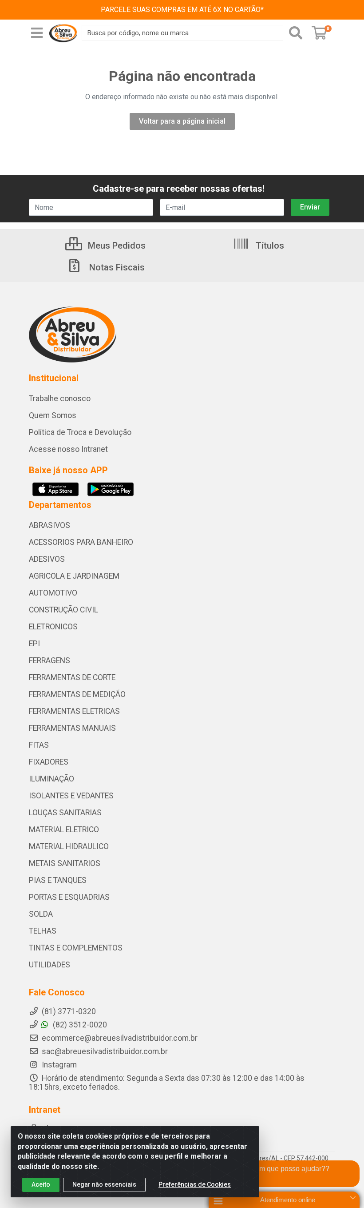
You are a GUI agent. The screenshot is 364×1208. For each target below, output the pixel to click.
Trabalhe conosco (60, 398)
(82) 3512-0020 (79, 1024)
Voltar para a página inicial (182, 121)
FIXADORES (48, 761)
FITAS (39, 745)
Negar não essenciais (104, 1184)
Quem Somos (52, 415)
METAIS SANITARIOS (64, 863)
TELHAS (42, 930)
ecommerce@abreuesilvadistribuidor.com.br (120, 1038)
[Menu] (37, 33)
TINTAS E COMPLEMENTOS (76, 947)
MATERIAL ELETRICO (64, 829)
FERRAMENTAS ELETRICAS (74, 711)
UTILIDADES (49, 964)
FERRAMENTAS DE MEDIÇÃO (77, 694)
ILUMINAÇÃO (51, 778)
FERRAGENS (49, 660)
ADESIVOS (47, 559)
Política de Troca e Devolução (80, 432)
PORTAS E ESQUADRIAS (69, 897)
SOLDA (41, 914)
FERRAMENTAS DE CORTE (72, 677)
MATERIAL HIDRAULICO (69, 846)
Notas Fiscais (116, 267)
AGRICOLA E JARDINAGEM (74, 576)
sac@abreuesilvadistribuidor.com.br (105, 1051)
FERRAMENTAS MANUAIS (72, 728)
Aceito (41, 1184)
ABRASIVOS (49, 525)
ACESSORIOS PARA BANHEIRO (81, 542)
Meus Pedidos (116, 245)
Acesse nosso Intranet (68, 449)
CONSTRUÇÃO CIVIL (63, 609)
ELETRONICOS (53, 626)
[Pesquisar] (296, 33)
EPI (34, 643)
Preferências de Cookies (194, 1184)
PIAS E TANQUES (58, 880)
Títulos (268, 245)
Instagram (58, 1064)
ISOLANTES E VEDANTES (71, 795)
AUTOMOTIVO (53, 592)
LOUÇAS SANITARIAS (65, 812)
